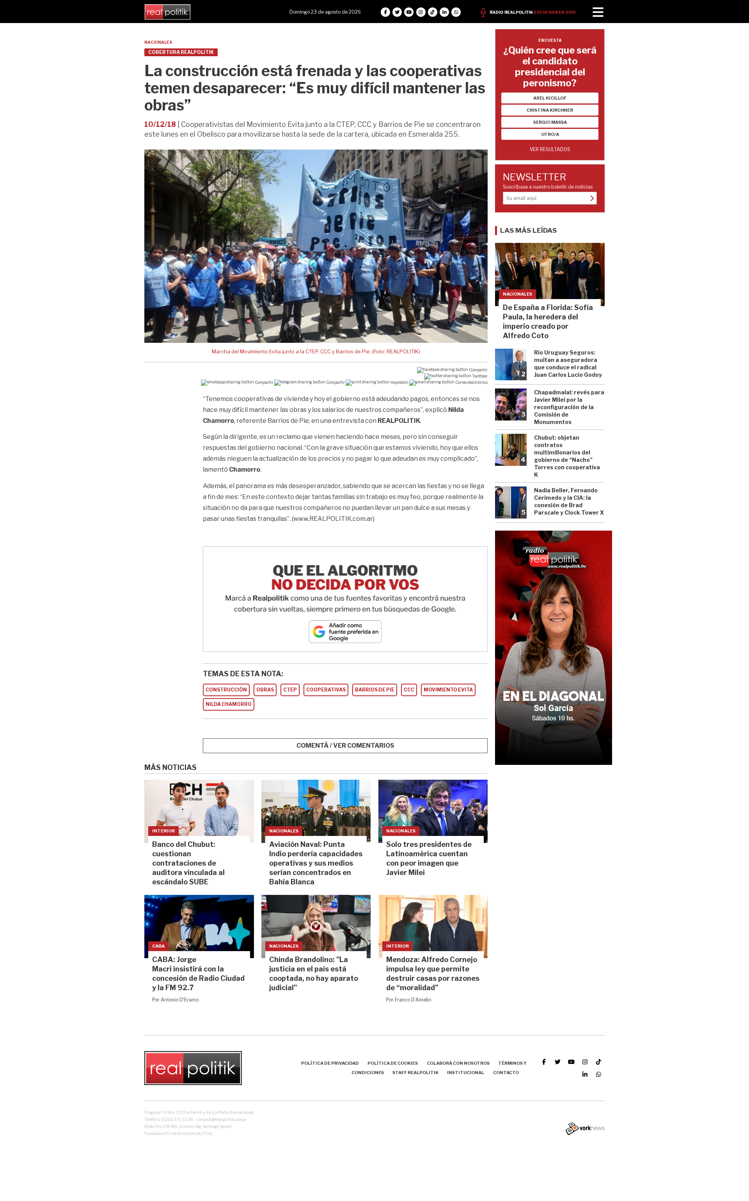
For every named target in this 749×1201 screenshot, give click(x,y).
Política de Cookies (392, 1063)
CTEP (290, 690)
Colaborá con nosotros (458, 1063)
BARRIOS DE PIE (374, 690)
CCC (409, 690)
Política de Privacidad (330, 1063)
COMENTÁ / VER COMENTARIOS (345, 745)
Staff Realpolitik (415, 1072)
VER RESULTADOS (550, 149)
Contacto (506, 1072)
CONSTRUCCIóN (226, 690)
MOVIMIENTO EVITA (448, 690)
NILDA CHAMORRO (229, 704)
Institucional (465, 1072)
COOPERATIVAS (326, 690)
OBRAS (265, 690)
